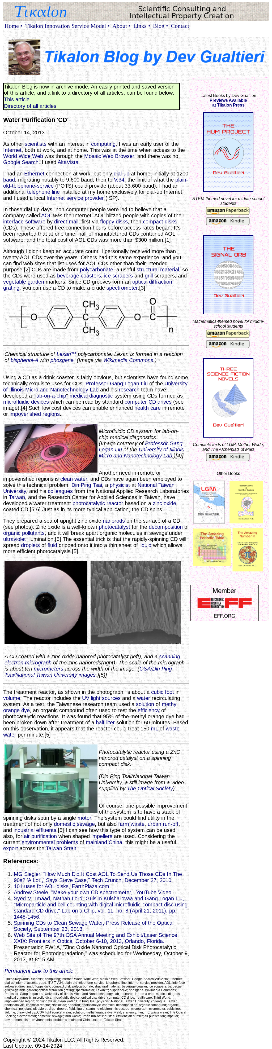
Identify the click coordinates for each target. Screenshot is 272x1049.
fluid (52, 545)
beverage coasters (79, 276)
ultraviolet (14, 539)
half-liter (105, 722)
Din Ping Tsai (86, 485)
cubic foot (162, 692)
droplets (30, 545)
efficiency (149, 710)
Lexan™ (66, 354)
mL (154, 728)
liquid (145, 545)
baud (9, 180)
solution (145, 704)
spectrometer (122, 288)
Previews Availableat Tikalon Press (228, 102)
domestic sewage (74, 824)
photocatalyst (114, 527)
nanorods (114, 521)
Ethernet (34, 174)
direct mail (66, 221)
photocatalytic (89, 503)
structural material (158, 269)
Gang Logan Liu (129, 383)
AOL (46, 215)
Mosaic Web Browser (109, 156)
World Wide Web (23, 156)
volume (11, 698)
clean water (73, 479)
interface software (24, 221)
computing (103, 144)
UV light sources (101, 698)
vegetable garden (23, 282)
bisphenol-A (24, 360)
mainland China (104, 842)
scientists (35, 144)
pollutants (33, 533)
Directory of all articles (30, 106)
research (129, 390)
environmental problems (50, 842)
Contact (180, 26)
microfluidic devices (26, 402)
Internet (12, 150)
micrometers (48, 669)
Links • (141, 26)
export (10, 848)
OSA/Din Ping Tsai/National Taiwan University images (88, 672)
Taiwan (17, 497)
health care (147, 408)
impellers (101, 836)
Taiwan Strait (61, 848)
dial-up (121, 174)
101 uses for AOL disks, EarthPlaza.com (61, 886)
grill (149, 276)
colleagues (60, 491)
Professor (97, 383)
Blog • (160, 26)
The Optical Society (150, 788)
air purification (40, 836)
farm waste (131, 824)
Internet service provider (75, 198)
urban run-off (163, 824)
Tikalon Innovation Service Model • (67, 26)
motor (84, 818)
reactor (115, 503)
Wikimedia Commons (128, 360)
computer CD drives (148, 402)
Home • (14, 26)
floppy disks (114, 221)
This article (16, 99)
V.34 (119, 180)
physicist (120, 485)
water (143, 698)
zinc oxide (164, 503)
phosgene (62, 360)
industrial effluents (35, 830)
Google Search (21, 162)
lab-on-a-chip (50, 396)
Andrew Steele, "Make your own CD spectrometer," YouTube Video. (93, 892)
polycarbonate (96, 269)
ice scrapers (118, 276)
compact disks (160, 221)
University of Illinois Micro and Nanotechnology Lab (95, 387)
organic (11, 533)
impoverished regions (35, 414)
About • (121, 26)
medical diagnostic (91, 396)
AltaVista (68, 162)
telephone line (43, 192)
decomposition (166, 527)
